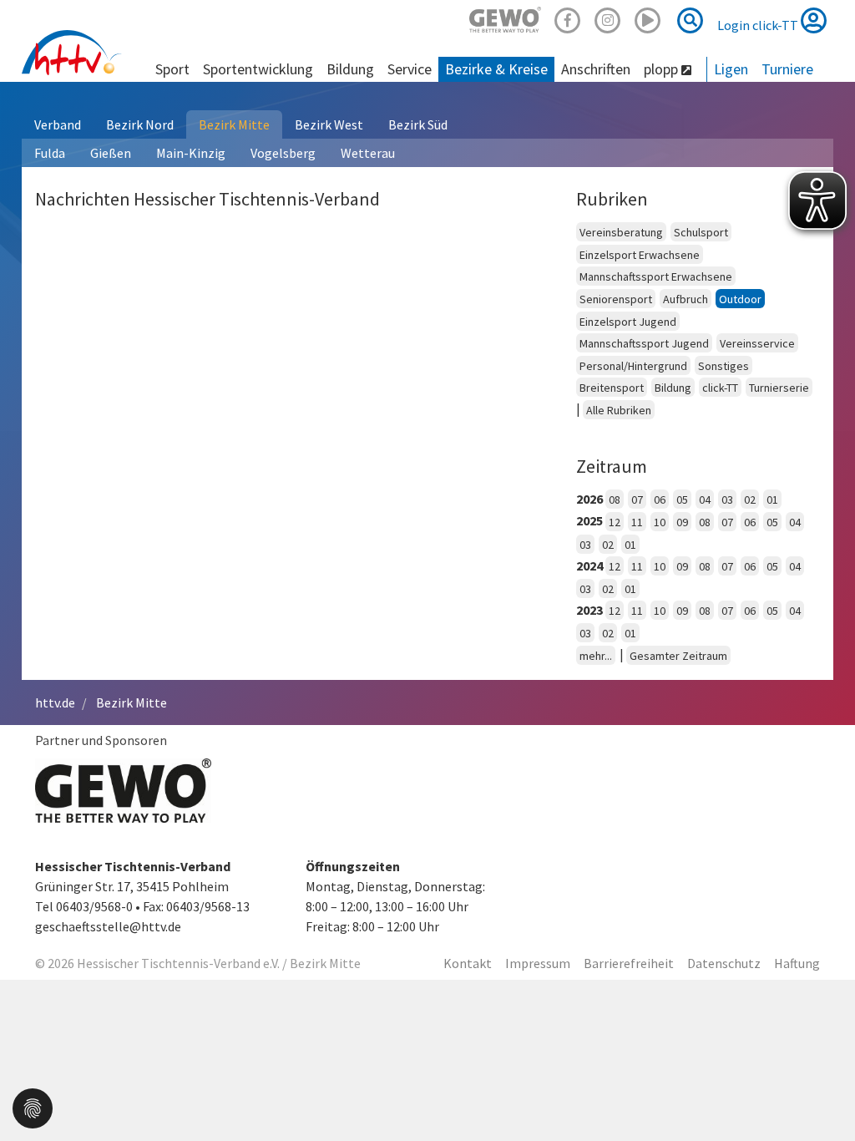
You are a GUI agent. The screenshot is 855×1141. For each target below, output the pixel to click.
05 (682, 499)
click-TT (720, 387)
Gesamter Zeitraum (678, 655)
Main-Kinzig (190, 153)
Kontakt (467, 963)
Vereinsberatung (621, 232)
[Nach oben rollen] (822, 1094)
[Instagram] (608, 18)
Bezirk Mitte (234, 124)
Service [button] (409, 69)
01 (772, 499)
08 (614, 499)
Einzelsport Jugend (627, 321)
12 (614, 522)
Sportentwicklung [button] (258, 69)
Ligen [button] (731, 69)
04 (705, 499)
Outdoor (740, 299)
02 (750, 499)
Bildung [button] (350, 69)
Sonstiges (723, 365)
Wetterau (368, 153)
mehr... (595, 655)
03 (727, 499)
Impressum (537, 963)
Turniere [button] (787, 69)
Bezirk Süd (418, 124)
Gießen (110, 153)
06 (659, 499)
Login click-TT (759, 25)
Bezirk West (329, 124)
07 (637, 499)
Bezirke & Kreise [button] (496, 69)
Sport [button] (172, 69)
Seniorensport (615, 299)
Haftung (797, 963)
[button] (32, 1106)
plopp (662, 69)
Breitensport (611, 387)
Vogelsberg (283, 153)
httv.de (55, 702)
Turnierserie (779, 387)
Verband (57, 124)
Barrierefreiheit (629, 963)
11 (637, 522)
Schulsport (701, 232)
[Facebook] (568, 18)
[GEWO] (505, 18)
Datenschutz (724, 963)
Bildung (673, 387)
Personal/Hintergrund (633, 365)
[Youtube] (648, 18)
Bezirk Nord (140, 124)
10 (659, 522)
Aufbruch (685, 299)
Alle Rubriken (618, 410)
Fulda (49, 153)
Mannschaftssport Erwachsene (655, 276)
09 (682, 522)
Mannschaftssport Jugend (644, 343)
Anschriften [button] (595, 69)
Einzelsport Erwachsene (639, 254)
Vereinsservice (757, 343)
